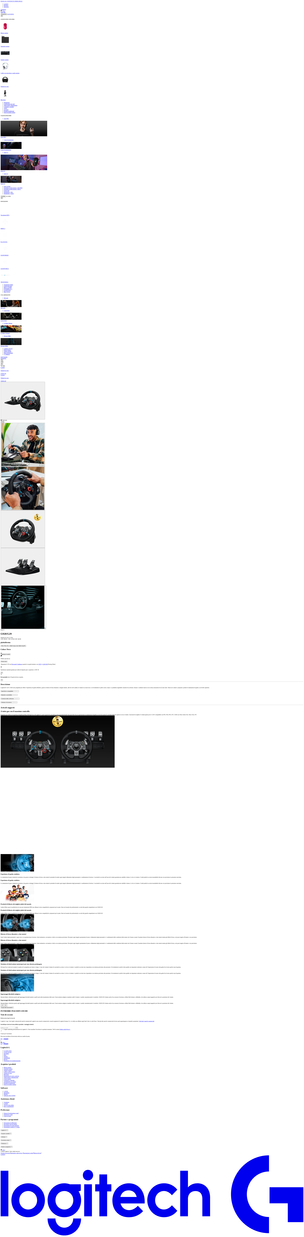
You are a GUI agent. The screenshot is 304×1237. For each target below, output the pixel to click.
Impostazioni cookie (28, 1153)
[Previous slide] (2, 1005)
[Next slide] (5, 1005)
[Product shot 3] (23, 567)
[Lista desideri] (2, 362)
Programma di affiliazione (10, 1123)
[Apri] (4, 366)
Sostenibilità (7, 1058)
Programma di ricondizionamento (12, 1060)
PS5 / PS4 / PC (5, 646)
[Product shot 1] (23, 400)
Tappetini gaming (8, 1069)
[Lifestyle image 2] (23, 488)
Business (6, 5)
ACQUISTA (3, 14)
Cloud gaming (7, 1079)
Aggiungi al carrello (5, 654)
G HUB (6, 1091)
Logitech (6, 4)
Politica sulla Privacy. (65, 1029)
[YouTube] (6, 1039)
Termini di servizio (5, 1153)
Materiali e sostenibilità (6, 695)
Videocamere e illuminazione (11, 1077)
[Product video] (23, 607)
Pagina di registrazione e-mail (11, 1113)
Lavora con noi (7, 1052)
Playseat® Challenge (17, 664)
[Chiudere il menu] (2, 16)
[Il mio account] (2, 364)
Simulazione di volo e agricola (11, 1076)
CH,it (3, 11)
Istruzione (6, 7)
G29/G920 (45, 664)
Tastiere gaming (8, 1070)
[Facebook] (4, 1039)
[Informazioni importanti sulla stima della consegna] (2, 673)
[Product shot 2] (23, 529)
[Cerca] (2, 360)
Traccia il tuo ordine (9, 1105)
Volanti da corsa (5, 370)
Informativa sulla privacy (16, 1153)
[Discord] (7, 1039)
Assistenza (3, 9)
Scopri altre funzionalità (6, 1007)
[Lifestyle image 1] (23, 445)
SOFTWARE (4, 357)
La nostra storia (7, 1051)
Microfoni (6, 1074)
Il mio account (7, 1116)
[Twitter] (3, 1039)
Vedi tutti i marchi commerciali (146, 1021)
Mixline (6, 1094)
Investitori (6, 1053)
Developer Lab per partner (10, 1124)
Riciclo (5, 1059)
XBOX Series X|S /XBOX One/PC (17, 646)
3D (3, 422)
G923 (39, 664)
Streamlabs (6, 1092)
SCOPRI (3, 196)
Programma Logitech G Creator (12, 1127)
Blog (5, 1055)
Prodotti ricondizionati (9, 1083)
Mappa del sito (37, 1153)
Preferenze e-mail (8, 1114)
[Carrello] (2, 366)
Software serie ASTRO (9, 1095)
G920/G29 (3, 373)
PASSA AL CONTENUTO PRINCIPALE (11, 1)
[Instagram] (1, 1039)
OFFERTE (3, 358)
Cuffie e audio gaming (9, 1071)
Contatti (6, 1103)
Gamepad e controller (9, 1080)
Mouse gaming (7, 1067)
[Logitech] (3, 12)
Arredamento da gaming (10, 1081)
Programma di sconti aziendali (11, 1125)
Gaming (3, 367)
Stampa (6, 1056)
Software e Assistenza (6, 702)
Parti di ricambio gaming (10, 1084)
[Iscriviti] (17, 1028)
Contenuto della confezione (7, 698)
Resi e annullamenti (9, 1106)
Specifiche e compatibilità (7, 691)
